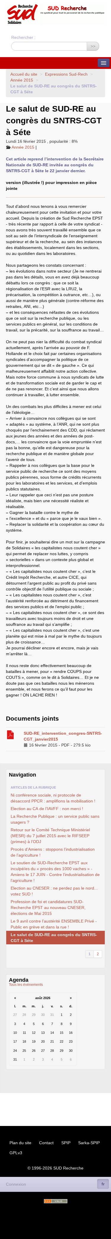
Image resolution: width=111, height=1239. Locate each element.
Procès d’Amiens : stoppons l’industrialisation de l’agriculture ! (53, 852)
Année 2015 (21, 80)
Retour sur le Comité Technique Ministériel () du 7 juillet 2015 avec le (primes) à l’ (50, 835)
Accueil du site (23, 74)
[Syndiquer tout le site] (55, 1201)
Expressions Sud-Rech (66, 74)
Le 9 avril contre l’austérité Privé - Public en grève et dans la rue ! (54, 924)
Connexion (16, 1184)
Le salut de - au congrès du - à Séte (54, 937)
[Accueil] (55, 14)
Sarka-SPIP (89, 1142)
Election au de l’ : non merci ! (47, 808)
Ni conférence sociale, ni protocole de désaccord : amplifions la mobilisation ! (53, 798)
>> (93, 46)
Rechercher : (23, 37)
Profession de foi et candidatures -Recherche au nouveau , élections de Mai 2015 (48, 907)
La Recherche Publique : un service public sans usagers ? (55, 819)
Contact (46, 1142)
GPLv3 (15, 1152)
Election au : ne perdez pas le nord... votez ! (54, 891)
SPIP (65, 1142)
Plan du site (20, 1142)
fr (103, 1184)
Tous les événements (26, 985)
